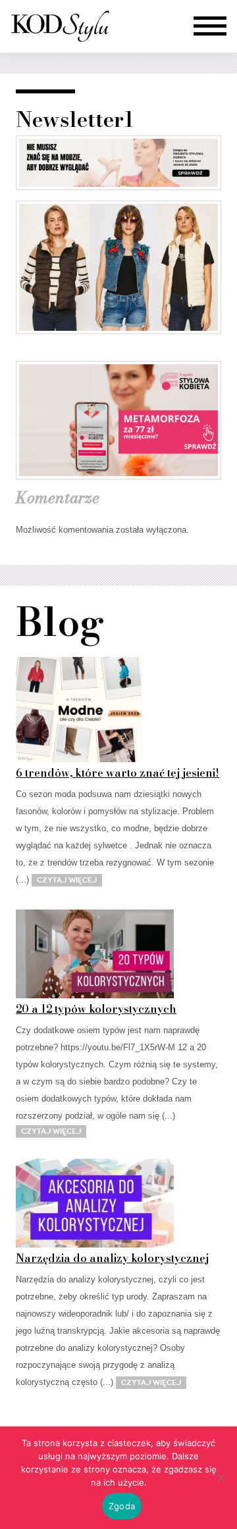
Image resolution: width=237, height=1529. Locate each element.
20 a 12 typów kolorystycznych (96, 1009)
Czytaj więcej (67, 880)
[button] (210, 26)
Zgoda (122, 1506)
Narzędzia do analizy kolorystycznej (112, 1258)
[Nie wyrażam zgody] (220, 1477)
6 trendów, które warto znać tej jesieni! (117, 773)
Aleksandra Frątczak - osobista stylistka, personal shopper (60, 26)
